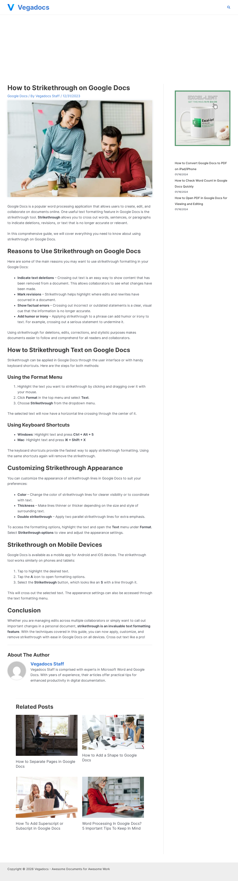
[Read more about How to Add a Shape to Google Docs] (113, 732)
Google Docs (17, 96)
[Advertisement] (119, 43)
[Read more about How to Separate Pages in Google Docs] (47, 735)
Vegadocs (33, 7)
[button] (229, 8)
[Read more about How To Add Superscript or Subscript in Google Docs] (47, 797)
